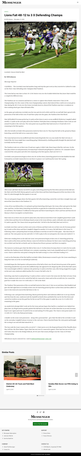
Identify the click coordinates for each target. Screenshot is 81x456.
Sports (6, 11)
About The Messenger (9, 447)
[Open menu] (77, 2)
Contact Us (6, 449)
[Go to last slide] (4, 375)
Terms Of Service (47, 436)
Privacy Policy (46, 433)
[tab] (37, 395)
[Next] (76, 375)
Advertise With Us (8, 436)
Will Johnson (9, 19)
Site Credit (47, 454)
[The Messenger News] (12, 2)
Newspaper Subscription (10, 433)
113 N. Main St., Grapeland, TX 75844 (52, 447)
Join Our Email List (8, 438)
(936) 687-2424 (46, 449)
